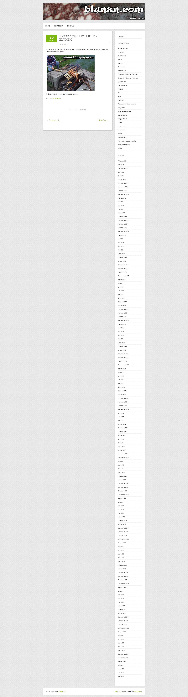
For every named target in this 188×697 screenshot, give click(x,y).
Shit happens (122, 115)
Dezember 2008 (123, 528)
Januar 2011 (122, 450)
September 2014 (123, 409)
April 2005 (121, 676)
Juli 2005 (120, 665)
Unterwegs (121, 130)
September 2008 (123, 539)
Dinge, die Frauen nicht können (128, 74)
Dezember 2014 (123, 398)
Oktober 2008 (122, 535)
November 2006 (123, 621)
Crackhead (121, 67)
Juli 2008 (120, 547)
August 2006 (122, 632)
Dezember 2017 (123, 265)
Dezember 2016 (123, 309)
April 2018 (121, 250)
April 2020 (121, 176)
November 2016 (123, 313)
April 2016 (121, 339)
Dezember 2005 (123, 654)
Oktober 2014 (122, 406)
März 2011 (121, 446)
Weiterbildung (122, 137)
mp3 (119, 96)
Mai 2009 (121, 509)
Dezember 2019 (123, 183)
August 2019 (122, 198)
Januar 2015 (122, 394)
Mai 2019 (121, 205)
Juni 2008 (121, 550)
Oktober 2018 (122, 228)
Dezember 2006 (123, 617)
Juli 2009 (120, 502)
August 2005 (122, 661)
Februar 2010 (122, 476)
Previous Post (53, 120)
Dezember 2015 (123, 354)
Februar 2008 (122, 565)
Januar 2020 (122, 179)
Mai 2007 (121, 598)
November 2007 (123, 576)
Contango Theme (119, 691)
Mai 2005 (121, 673)
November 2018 (123, 224)
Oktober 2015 (122, 361)
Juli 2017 (120, 283)
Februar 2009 (122, 521)
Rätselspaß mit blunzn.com (127, 104)
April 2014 (121, 420)
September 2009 (123, 495)
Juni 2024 (121, 165)
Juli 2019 (120, 202)
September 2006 (123, 628)
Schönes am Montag (124, 111)
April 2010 (121, 469)
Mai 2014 (121, 417)
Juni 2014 (121, 413)
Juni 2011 (121, 439)
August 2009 (122, 498)
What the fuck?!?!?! (124, 145)
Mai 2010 (121, 465)
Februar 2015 (122, 391)
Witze (120, 148)
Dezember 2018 (123, 220)
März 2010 (121, 472)
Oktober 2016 (122, 317)
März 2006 (121, 650)
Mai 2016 (121, 335)
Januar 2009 (122, 524)
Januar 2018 (122, 261)
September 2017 (123, 276)
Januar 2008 (122, 569)
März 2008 (121, 561)
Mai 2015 (121, 380)
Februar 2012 (122, 432)
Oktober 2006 (122, 624)
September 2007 (123, 584)
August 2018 (122, 235)
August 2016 (122, 324)
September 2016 (123, 320)
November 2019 (123, 187)
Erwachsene (122, 82)
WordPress (138, 691)
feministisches (123, 85)
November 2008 (123, 532)
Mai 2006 (121, 643)
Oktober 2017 (122, 272)
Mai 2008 (121, 554)
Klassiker (121, 93)
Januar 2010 (122, 480)
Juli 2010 (120, 461)
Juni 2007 (121, 595)
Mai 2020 (121, 172)
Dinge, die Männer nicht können (128, 78)
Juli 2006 (120, 635)
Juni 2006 (121, 639)
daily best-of (122, 71)
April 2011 (121, 443)
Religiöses (121, 108)
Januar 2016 (122, 350)
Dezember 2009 (123, 483)
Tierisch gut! (122, 126)
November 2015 (123, 357)
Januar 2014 (122, 424)
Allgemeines (57, 98)
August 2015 (122, 369)
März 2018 (121, 254)
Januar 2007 (122, 613)
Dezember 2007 (123, 572)
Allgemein (121, 52)
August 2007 (122, 587)
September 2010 (123, 458)
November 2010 (123, 454)
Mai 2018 (121, 246)
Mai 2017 (121, 291)
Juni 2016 (121, 331)
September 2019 (123, 194)
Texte (120, 122)
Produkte (121, 100)
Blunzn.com (62, 691)
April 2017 (121, 294)
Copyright (58, 26)
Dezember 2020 (123, 168)
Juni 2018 (121, 242)
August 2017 (122, 280)
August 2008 (122, 543)
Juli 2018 (120, 239)
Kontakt (71, 26)
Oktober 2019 (122, 191)
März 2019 (121, 213)
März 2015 (121, 387)
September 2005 (123, 658)
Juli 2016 (120, 328)
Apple (120, 59)
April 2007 (121, 602)
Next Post (103, 120)
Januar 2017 (122, 306)
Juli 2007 (120, 591)
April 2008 (121, 558)
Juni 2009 (121, 506)
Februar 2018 (122, 257)
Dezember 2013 (123, 428)
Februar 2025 (122, 161)
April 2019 (121, 209)
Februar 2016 (122, 346)
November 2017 (123, 268)
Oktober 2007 (122, 580)
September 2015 (123, 365)
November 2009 (123, 487)
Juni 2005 (121, 669)
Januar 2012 (122, 435)
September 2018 (123, 231)
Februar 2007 (122, 610)
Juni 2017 (121, 287)
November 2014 (123, 402)
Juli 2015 (120, 372)
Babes (120, 63)
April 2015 (121, 383)
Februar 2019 (122, 217)
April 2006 (121, 647)
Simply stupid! (122, 119)
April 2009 (121, 513)
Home (47, 26)
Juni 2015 (121, 376)
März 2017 (121, 298)
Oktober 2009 (122, 491)
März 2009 (121, 517)
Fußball (120, 89)
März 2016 (121, 343)
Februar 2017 (122, 302)
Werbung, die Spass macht (127, 141)
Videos (120, 134)
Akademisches (123, 48)
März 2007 (121, 606)
